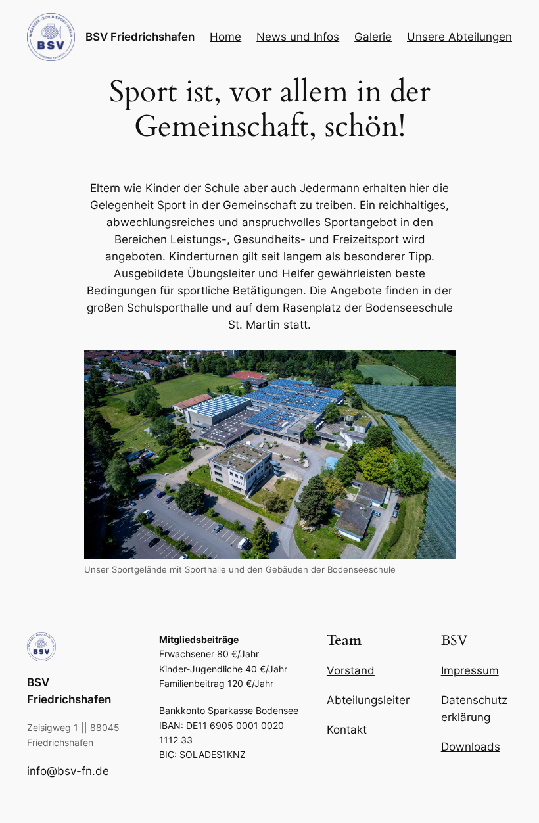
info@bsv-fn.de (68, 771)
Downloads (470, 746)
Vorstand (351, 670)
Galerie (373, 36)
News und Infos (297, 36)
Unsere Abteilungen (459, 36)
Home (225, 36)
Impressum (470, 670)
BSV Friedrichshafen (140, 36)
